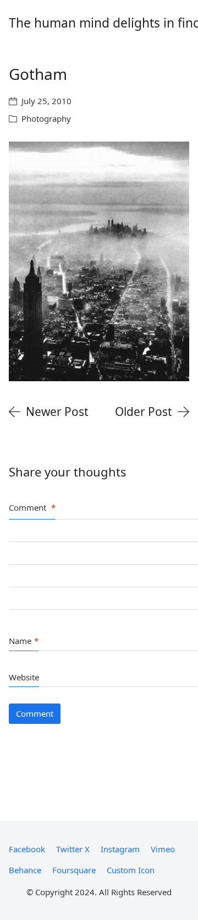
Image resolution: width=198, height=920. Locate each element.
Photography (46, 118)
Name (23, 640)
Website (24, 677)
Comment (32, 507)
